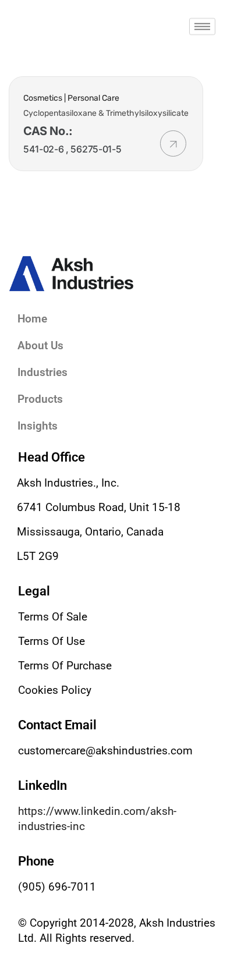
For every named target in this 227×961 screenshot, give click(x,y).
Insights (37, 425)
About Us (40, 345)
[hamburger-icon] (202, 26)
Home (32, 318)
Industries (42, 372)
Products (40, 399)
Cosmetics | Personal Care (71, 98)
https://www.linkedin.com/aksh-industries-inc (97, 818)
